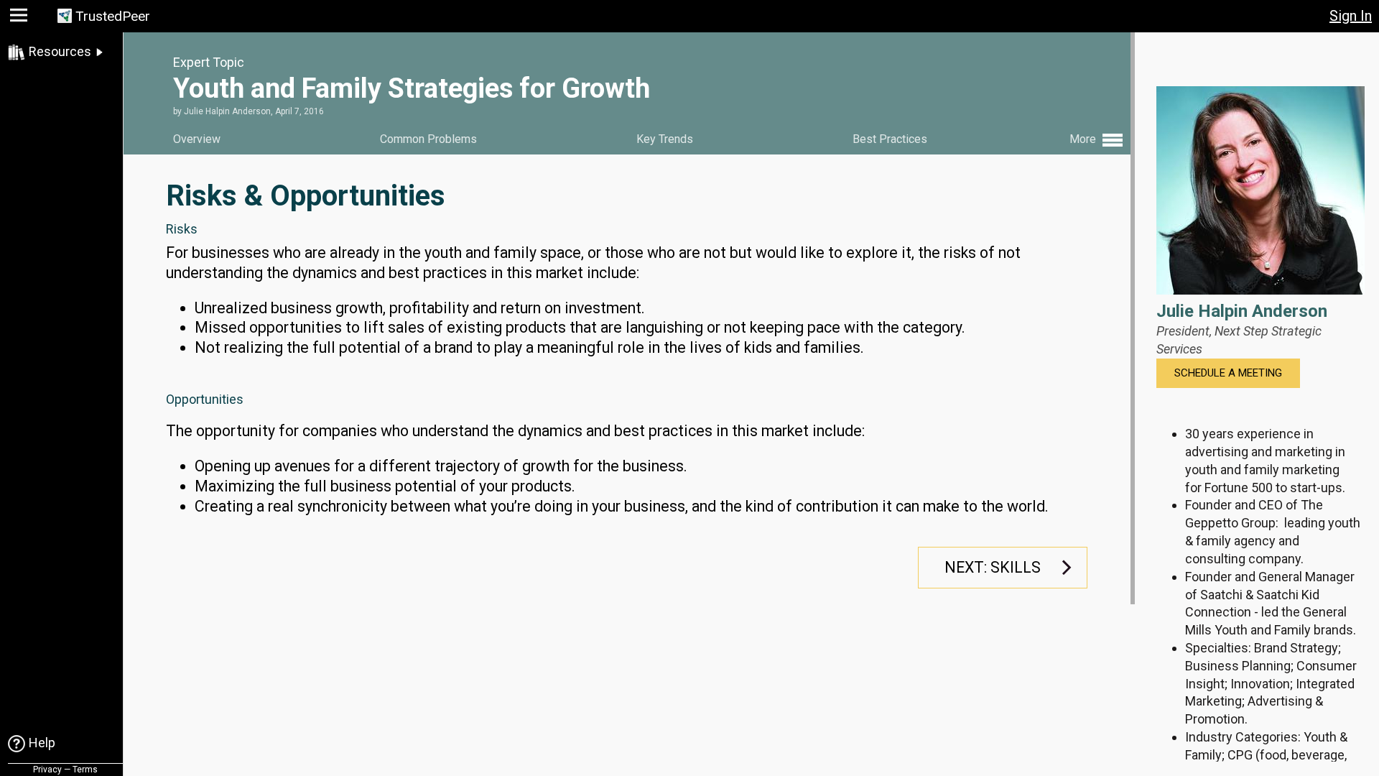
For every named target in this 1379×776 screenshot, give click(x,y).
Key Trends (664, 139)
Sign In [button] (1350, 15)
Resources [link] (60, 51)
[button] (20, 18)
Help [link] (42, 742)
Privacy (47, 770)
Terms (85, 770)
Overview (196, 139)
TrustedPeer (112, 16)
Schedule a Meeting (1228, 372)
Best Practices (890, 139)
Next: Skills (992, 567)
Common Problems (428, 139)
